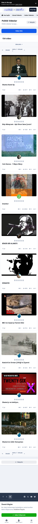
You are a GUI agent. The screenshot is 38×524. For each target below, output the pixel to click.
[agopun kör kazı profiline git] (19, 236)
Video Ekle (19, 31)
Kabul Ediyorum (20, 515)
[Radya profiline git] (19, 276)
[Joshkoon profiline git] (19, 196)
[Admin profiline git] (19, 77)
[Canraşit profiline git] (19, 117)
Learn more (4, 3)
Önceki (8, 50)
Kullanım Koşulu (19, 509)
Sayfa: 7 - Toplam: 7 (17, 50)
